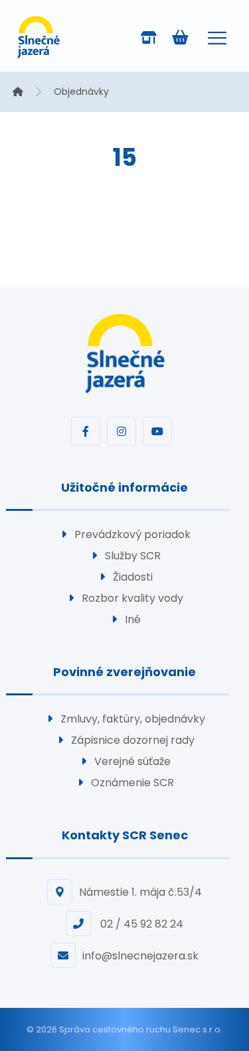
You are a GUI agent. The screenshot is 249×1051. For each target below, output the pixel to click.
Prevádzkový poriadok (132, 534)
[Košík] (180, 36)
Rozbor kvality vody (132, 598)
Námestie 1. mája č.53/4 (140, 892)
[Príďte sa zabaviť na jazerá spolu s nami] (38, 37)
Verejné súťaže (132, 761)
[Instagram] (121, 431)
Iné (133, 619)
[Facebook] (85, 431)
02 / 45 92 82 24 (140, 924)
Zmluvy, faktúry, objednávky (132, 719)
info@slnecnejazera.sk (140, 955)
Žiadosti (133, 577)
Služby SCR (133, 555)
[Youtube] (157, 431)
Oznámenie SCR (132, 782)
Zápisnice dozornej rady (133, 740)
